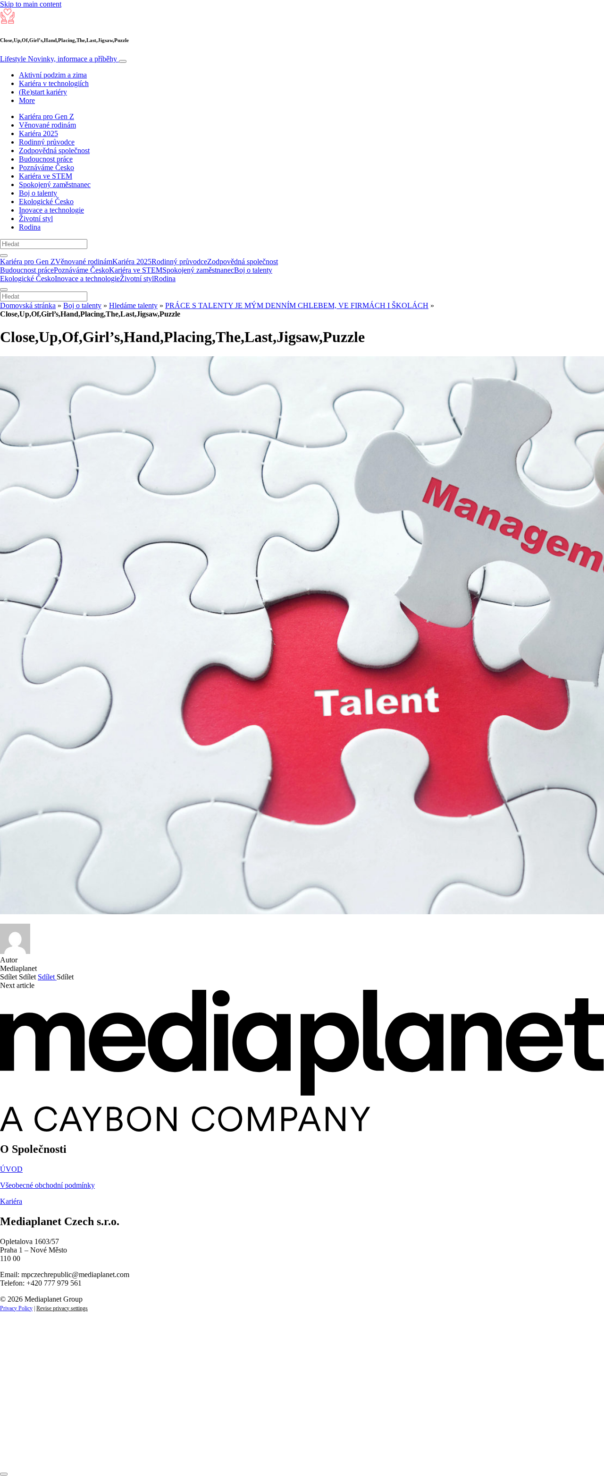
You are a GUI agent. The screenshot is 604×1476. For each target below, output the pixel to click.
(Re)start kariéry (43, 92)
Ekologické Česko (46, 201)
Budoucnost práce (46, 159)
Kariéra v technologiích (54, 83)
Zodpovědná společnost (54, 150)
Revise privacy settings (62, 1308)
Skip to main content (30, 4)
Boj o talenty (38, 193)
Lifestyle (58, 59)
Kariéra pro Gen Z (46, 116)
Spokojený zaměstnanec (55, 184)
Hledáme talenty (133, 305)
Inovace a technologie (51, 210)
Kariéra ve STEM (45, 176)
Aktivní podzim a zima (53, 75)
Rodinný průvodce (47, 142)
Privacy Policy (16, 1308)
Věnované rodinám (47, 125)
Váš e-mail (30, 1419)
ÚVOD (11, 1169)
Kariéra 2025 (38, 133)
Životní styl (36, 219)
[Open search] (4, 255)
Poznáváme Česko (46, 167)
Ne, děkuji (193, 1451)
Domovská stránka (28, 305)
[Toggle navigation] (122, 61)
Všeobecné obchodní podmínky (47, 1185)
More (27, 100)
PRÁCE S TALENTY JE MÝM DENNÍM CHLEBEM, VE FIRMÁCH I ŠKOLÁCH (296, 305)
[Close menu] (4, 289)
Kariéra (11, 1201)
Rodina (30, 227)
